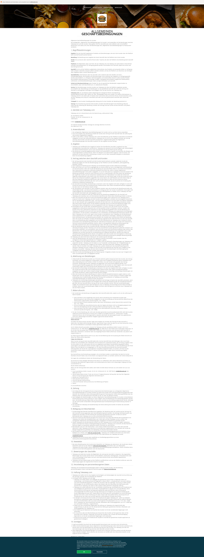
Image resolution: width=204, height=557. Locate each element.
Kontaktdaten (108, 7)
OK (84, 551)
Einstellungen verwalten (107, 545)
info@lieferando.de (80, 121)
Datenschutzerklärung (110, 469)
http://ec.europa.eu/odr (94, 433)
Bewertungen (97, 7)
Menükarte (87, 7)
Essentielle (100, 551)
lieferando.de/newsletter (100, 445)
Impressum (118, 7)
